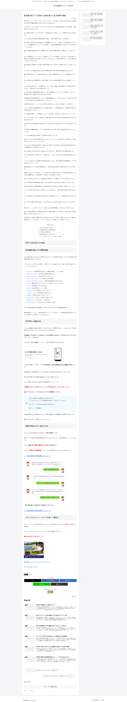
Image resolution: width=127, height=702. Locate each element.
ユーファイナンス (31, 302)
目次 (48, 224)
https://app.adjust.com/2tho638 (45, 404)
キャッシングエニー (32, 276)
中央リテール (30, 300)
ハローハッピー (31, 297)
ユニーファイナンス (32, 273)
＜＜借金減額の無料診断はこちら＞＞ (37, 456)
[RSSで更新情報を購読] (52, 592)
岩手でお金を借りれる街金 (46, 227)
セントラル (30, 271)
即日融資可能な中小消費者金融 (47, 230)
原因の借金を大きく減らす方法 (47, 234)
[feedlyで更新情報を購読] (49, 592)
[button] (59, 584)
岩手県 (26, 574)
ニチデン (29, 295)
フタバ (28, 288)
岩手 (31, 574)
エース (28, 283)
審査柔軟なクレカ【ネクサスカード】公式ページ (37, 562)
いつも (28, 285)
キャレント (30, 290)
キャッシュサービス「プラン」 (35, 281)
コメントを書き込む (50, 686)
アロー (28, 278)
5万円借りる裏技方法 (45, 232)
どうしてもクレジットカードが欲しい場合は (51, 236)
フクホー (29, 292)
